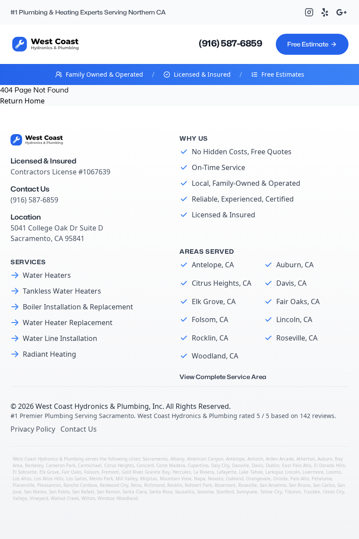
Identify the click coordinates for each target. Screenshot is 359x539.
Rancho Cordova (80, 485)
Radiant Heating (49, 354)
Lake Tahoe (251, 472)
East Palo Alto (296, 465)
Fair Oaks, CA (298, 301)
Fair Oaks (71, 472)
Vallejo (20, 498)
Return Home (22, 101)
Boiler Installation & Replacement (78, 307)
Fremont (110, 472)
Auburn (324, 459)
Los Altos (22, 478)
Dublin (272, 465)
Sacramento (155, 459)
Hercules (181, 472)
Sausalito (184, 492)
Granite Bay (157, 472)
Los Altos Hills (48, 478)
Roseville (247, 485)
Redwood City (114, 485)
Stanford (225, 492)
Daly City (220, 465)
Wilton (88, 498)
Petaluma (322, 478)
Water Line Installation (60, 338)
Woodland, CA (215, 356)
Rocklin (174, 485)
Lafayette (226, 472)
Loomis (333, 472)
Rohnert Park (198, 485)
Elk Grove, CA (214, 301)
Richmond (154, 485)
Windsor (106, 498)
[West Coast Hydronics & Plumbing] (46, 44)
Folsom (91, 472)
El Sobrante (25, 472)
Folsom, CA (210, 319)
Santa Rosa (160, 492)
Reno (136, 485)
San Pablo (59, 492)
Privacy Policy (33, 429)
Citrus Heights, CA (221, 283)
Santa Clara (135, 492)
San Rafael (83, 492)
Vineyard (39, 498)
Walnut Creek (65, 498)
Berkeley (34, 465)
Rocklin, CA (210, 338)
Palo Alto (299, 478)
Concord (145, 465)
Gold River (132, 472)
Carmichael (90, 465)
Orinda (280, 478)
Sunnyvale (246, 492)
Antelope (235, 459)
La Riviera (204, 472)
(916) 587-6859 (230, 43)
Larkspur (273, 472)
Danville (240, 465)
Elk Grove (49, 472)
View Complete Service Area (223, 376)
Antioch (255, 459)
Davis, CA (291, 283)
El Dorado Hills (329, 465)
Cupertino (198, 465)
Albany (177, 459)
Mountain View (175, 478)
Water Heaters (47, 275)
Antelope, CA (213, 265)
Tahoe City (271, 492)
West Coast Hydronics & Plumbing (92, 406)
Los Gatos (76, 478)
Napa (199, 478)
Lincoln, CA (294, 319)
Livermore (313, 472)
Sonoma (205, 492)
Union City (333, 492)
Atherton (305, 459)
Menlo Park (101, 478)
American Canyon (205, 459)
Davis (257, 465)
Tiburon (293, 492)
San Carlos (324, 485)
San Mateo (35, 492)
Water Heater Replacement (68, 322)
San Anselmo (273, 485)
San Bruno (299, 485)
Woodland (126, 498)
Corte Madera (170, 465)
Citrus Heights (119, 465)
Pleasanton (49, 485)
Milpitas (148, 478)
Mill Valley (126, 478)
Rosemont (225, 485)
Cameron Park (60, 465)
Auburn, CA (294, 265)
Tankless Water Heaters (62, 291)
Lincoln (292, 472)
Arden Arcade (280, 459)
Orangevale (258, 478)
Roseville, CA (296, 338)
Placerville (24, 485)
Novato (215, 478)
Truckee (311, 492)
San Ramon (108, 492)
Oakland (234, 478)
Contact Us (78, 429)
